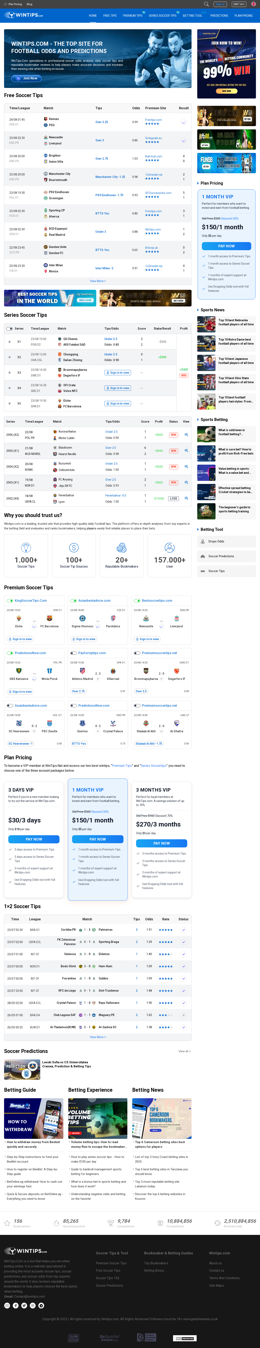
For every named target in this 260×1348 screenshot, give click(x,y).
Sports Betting (214, 423)
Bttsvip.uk (151, 247)
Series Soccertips (153, 766)
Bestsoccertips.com (157, 601)
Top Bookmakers (156, 1263)
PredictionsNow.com (30, 653)
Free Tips (110, 15)
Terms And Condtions (224, 1278)
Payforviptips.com (92, 653)
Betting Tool (194, 14)
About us (215, 1263)
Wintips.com (153, 229)
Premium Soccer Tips (28, 588)
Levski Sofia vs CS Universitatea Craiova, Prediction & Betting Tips (66, 1064)
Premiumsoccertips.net (159, 653)
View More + (98, 281)
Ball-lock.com (153, 156)
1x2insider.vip (153, 174)
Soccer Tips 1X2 (107, 1278)
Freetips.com (153, 119)
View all (183, 1051)
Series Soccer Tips (163, 15)
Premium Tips (132, 15)
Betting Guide (20, 1090)
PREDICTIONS (219, 15)
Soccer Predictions (26, 1051)
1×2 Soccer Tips (22, 906)
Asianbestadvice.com (94, 601)
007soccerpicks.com (158, 193)
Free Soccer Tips (23, 95)
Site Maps (216, 1285)
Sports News (213, 314)
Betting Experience (90, 1090)
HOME (93, 15)
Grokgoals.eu (153, 138)
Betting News (148, 1090)
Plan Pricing (244, 15)
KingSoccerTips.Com (31, 601)
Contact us (216, 1270)
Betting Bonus (154, 1270)
